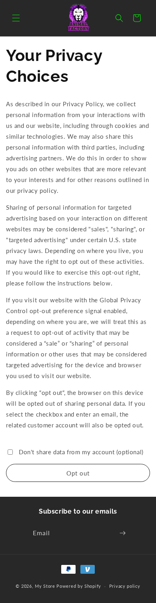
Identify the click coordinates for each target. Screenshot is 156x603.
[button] (16, 18)
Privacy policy (124, 586)
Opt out (78, 473)
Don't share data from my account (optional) (81, 451)
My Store (45, 586)
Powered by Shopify (78, 586)
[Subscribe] (122, 533)
